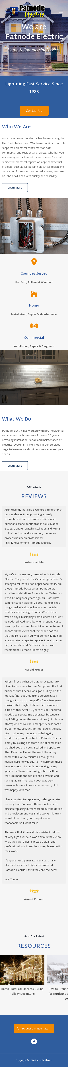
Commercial (34, 338)
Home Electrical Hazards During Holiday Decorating (22, 991)
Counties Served (34, 274)
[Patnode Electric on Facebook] (34, 1041)
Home (34, 306)
